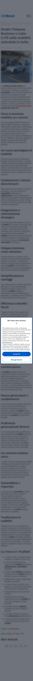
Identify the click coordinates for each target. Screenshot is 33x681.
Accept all (16, 354)
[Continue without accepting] (16, 323)
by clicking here (7, 342)
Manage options (16, 360)
